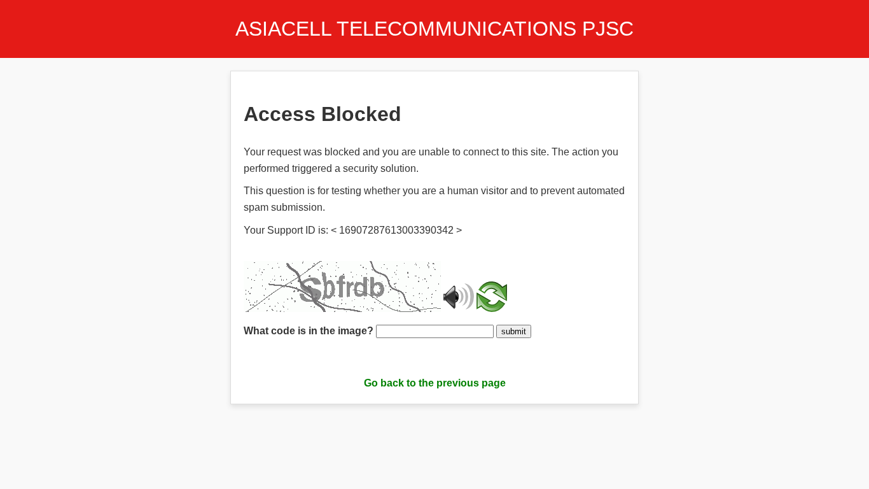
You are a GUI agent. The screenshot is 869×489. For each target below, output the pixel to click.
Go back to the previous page (435, 383)
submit (513, 331)
